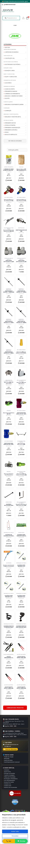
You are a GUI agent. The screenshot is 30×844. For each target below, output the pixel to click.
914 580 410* (7, 746)
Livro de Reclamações (9, 780)
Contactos (6, 770)
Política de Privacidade (9, 777)
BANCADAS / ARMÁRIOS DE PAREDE (13, 96)
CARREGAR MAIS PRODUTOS (15, 708)
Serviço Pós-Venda (9, 782)
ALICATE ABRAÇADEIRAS (8, 654)
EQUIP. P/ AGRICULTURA (11, 76)
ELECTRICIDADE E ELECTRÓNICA (12, 64)
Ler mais (22, 271)
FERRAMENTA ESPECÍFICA (11, 130)
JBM (9, 174)
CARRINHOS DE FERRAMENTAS (12, 93)
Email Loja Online (8, 760)
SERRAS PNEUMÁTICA (8, 167)
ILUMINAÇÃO (8, 110)
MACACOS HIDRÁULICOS (11, 134)
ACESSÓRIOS (8, 83)
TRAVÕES (8, 471)
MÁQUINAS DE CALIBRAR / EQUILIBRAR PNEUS (9, 381)
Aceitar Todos (15, 831)
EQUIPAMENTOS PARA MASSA (8, 228)
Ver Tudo (7, 47)
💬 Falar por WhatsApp (10, 749)
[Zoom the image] (15, 791)
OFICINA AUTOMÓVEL (10, 125)
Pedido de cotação (8, 756)
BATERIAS (9, 410)
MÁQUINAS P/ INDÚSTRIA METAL (13, 116)
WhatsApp (6, 758)
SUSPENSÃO (8, 563)
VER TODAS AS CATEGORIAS (15, 140)
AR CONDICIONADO (8, 197)
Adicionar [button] (9, 180)
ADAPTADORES (21, 227)
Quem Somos (7, 771)
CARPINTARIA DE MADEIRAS (11, 52)
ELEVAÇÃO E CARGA (10, 70)
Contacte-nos (7, 784)
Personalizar (15, 836)
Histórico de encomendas (10, 787)
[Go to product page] (8, 159)
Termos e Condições (9, 775)
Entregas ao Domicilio (9, 773)
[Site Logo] (8, 10)
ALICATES (7, 98)
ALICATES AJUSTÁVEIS (21, 654)
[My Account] (23, 18)
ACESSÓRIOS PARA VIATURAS (21, 472)
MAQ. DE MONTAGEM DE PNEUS (21, 381)
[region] (15, 828)
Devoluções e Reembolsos (11, 778)
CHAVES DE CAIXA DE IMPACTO (8, 259)
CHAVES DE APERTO (10, 89)
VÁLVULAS (21, 167)
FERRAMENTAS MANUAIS (11, 91)
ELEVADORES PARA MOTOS (21, 442)
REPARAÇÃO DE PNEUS (9, 532)
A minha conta (7, 785)
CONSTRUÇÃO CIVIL (10, 58)
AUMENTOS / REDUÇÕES (8, 289)
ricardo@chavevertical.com (11, 744)
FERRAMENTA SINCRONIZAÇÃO (12, 127)
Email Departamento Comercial (12, 762)
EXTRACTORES (9, 502)
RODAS (7, 132)
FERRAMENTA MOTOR (10, 123)
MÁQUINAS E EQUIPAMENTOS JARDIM (14, 104)
